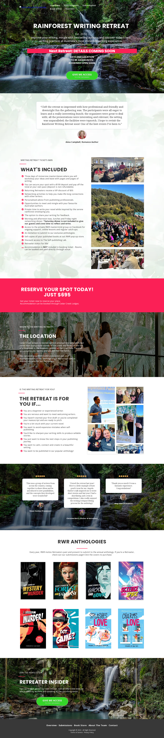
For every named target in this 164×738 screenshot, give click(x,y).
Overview (55, 5)
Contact (69, 9)
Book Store (56, 9)
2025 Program (71, 5)
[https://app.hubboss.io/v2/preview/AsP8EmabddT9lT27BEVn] (98, 580)
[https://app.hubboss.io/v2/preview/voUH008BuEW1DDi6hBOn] (33, 580)
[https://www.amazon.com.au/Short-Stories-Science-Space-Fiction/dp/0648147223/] (131, 581)
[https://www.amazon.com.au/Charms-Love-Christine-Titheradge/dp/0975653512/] (131, 629)
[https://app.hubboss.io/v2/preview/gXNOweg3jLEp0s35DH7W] (66, 580)
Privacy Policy (89, 732)
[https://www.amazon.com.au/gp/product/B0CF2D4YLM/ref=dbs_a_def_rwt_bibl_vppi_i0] (66, 628)
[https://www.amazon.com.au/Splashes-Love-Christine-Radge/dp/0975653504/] (98, 629)
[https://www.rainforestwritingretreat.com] (33, 7)
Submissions (89, 5)
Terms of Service (76, 732)
